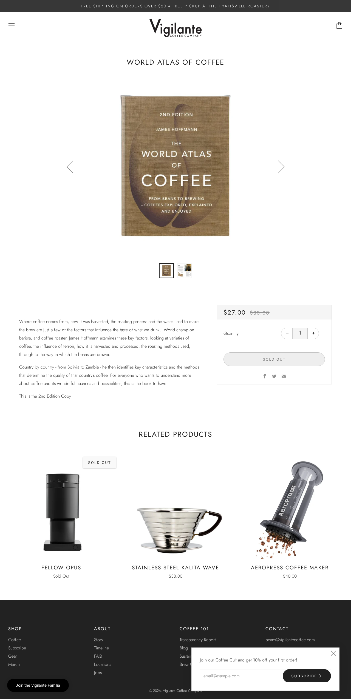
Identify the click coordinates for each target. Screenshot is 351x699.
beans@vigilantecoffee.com (290, 640)
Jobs (98, 672)
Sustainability (191, 656)
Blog (184, 648)
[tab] (166, 270)
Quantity (231, 333)
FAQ (98, 656)
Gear (12, 656)
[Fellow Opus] (61, 507)
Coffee (14, 640)
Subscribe (17, 648)
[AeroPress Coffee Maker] (290, 507)
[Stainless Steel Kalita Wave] (176, 507)
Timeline (101, 648)
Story (98, 640)
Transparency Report (198, 640)
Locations (102, 664)
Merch (14, 664)
